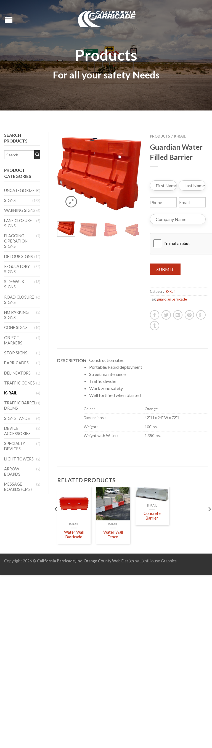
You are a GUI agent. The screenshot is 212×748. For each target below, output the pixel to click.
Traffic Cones (19, 383)
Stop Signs (15, 353)
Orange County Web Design (109, 561)
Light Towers (19, 459)
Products (160, 136)
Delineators (17, 373)
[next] (209, 520)
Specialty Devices (14, 446)
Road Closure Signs (19, 300)
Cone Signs (16, 327)
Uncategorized (21, 190)
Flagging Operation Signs (16, 241)
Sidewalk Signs (14, 284)
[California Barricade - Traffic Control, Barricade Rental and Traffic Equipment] (107, 17)
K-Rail (10, 393)
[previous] (56, 520)
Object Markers (13, 340)
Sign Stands (17, 418)
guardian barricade (172, 299)
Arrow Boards (12, 471)
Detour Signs (18, 256)
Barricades (16, 362)
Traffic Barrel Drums (20, 405)
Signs (10, 200)
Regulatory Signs (17, 269)
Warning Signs (20, 210)
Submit (165, 269)
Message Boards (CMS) (18, 487)
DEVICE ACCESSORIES (17, 431)
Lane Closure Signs (18, 223)
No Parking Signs (16, 315)
